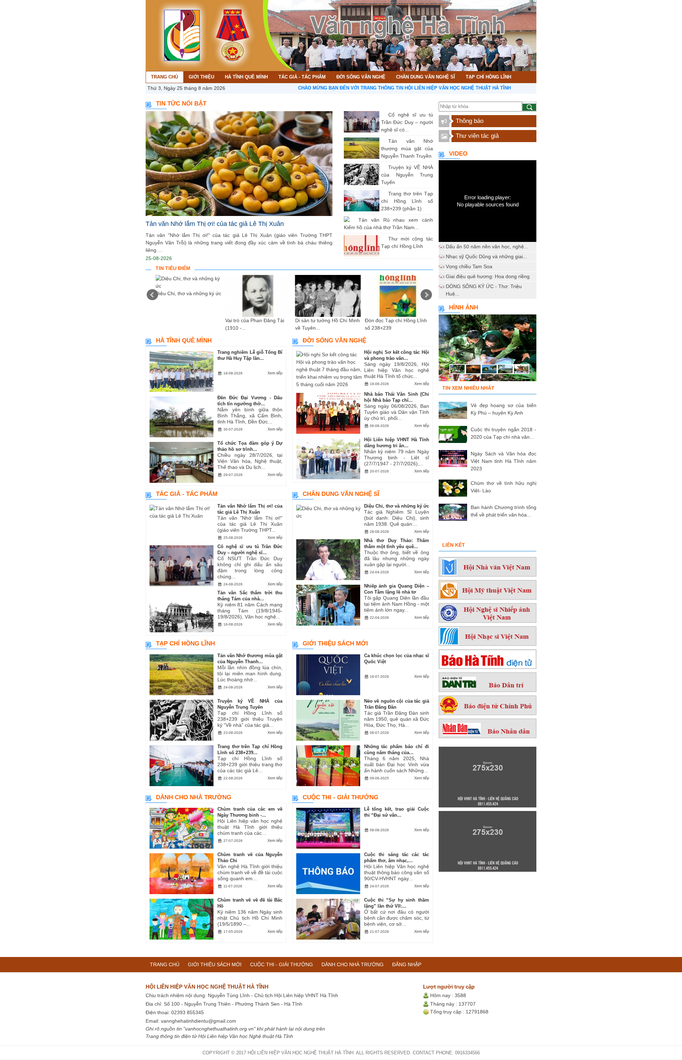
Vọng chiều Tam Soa (469, 266)
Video (458, 153)
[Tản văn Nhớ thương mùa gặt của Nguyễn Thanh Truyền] (383, 141)
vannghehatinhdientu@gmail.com (198, 1021)
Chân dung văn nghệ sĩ (341, 494)
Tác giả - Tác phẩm (186, 494)
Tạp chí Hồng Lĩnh (185, 643)
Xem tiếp (274, 373)
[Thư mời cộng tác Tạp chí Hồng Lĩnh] (383, 239)
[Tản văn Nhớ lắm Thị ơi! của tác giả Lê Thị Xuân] (239, 163)
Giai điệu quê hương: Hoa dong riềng (488, 276)
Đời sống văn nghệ (334, 340)
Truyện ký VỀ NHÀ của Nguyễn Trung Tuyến (407, 174)
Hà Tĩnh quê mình (184, 340)
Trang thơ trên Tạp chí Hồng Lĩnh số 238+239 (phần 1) (407, 201)
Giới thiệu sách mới (335, 643)
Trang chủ (164, 964)
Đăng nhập (406, 964)
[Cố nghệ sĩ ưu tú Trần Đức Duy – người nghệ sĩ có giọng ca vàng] (383, 115)
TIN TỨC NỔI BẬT (181, 103)
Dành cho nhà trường (193, 797)
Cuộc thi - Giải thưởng (340, 797)
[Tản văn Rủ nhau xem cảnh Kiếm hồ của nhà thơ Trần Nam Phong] (353, 220)
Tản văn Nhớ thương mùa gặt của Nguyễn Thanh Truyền (407, 148)
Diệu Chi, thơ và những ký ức (188, 293)
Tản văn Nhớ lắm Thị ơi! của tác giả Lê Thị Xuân (215, 223)
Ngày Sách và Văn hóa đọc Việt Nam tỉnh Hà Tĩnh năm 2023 (503, 461)
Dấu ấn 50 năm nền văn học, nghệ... (487, 246)
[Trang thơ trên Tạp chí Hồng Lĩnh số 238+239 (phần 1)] (383, 193)
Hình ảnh (463, 307)
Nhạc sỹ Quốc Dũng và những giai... (486, 256)
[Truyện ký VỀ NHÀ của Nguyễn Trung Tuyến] (383, 167)
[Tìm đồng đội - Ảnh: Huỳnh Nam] (487, 349)
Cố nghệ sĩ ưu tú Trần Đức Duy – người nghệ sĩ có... (407, 122)
